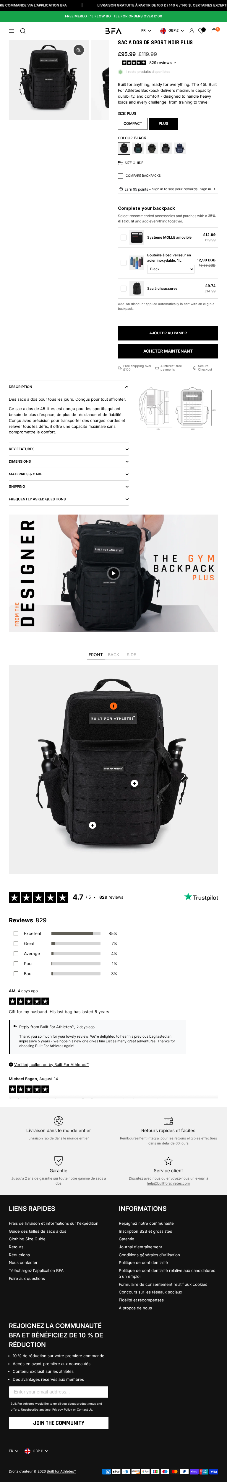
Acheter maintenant (168, 350)
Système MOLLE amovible (169, 237)
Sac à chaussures (162, 288)
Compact (133, 123)
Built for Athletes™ (61, 1471)
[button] (22, 31)
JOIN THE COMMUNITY (58, 1423)
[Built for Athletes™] (114, 31)
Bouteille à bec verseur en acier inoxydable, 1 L (169, 258)
